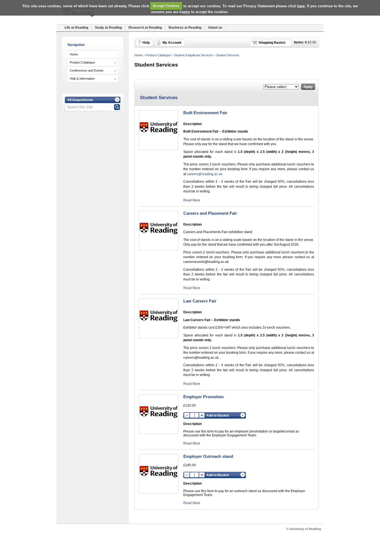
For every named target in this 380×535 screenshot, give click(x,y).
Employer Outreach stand (208, 456)
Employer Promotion (203, 396)
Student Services (227, 55)
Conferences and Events (86, 70)
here (301, 6)
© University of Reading (303, 529)
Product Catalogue (82, 62)
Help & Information (82, 78)
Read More (191, 200)
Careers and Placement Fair (210, 213)
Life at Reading (76, 28)
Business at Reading (185, 28)
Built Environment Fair (205, 112)
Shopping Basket (271, 43)
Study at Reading (108, 28)
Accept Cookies (166, 6)
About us (215, 28)
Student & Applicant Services (193, 55)
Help (146, 43)
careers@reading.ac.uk (204, 174)
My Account (171, 43)
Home (74, 54)
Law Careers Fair (199, 301)
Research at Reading (145, 28)
